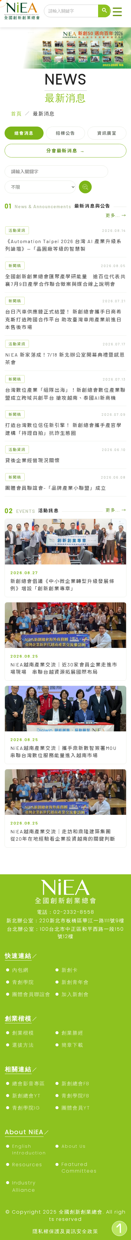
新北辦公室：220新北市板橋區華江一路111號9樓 (65, 920)
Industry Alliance (24, 1186)
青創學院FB (76, 1095)
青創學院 (23, 982)
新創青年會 (75, 982)
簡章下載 (72, 1045)
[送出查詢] (104, 11)
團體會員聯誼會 (31, 994)
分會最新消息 (65, 150)
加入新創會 (75, 994)
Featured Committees (79, 1167)
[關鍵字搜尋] (85, 187)
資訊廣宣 (107, 133)
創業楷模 (23, 1032)
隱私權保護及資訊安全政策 (65, 1231)
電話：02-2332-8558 (65, 912)
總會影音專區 (28, 1083)
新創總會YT (26, 1095)
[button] (117, 12)
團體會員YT (76, 1107)
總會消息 (24, 133)
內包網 (20, 970)
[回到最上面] (119, 1228)
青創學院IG (26, 1107)
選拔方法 (23, 1045)
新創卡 (70, 970)
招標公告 (65, 133)
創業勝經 (72, 1032)
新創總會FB (76, 1083)
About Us (74, 1146)
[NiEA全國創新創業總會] (22, 10)
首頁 (16, 113)
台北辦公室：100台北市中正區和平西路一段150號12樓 (65, 933)
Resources (27, 1164)
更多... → (116, 215)
